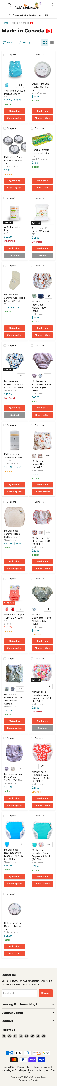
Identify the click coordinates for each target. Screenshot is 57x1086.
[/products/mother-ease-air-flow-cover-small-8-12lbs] (14, 753)
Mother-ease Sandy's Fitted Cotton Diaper (12, 534)
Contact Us (9, 1067)
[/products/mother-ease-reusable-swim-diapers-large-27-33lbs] (42, 752)
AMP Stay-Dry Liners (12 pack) (40, 229)
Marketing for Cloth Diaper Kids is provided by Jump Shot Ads (28, 1071)
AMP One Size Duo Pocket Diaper (14, 92)
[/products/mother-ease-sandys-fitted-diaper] (14, 517)
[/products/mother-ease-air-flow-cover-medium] (42, 280)
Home (5, 23)
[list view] (51, 42)
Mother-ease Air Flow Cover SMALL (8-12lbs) (13, 777)
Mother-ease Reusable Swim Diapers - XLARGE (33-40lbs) (14, 854)
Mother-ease (10, 304)
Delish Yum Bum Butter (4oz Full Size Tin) (41, 87)
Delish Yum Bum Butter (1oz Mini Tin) (13, 160)
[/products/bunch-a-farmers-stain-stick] (42, 139)
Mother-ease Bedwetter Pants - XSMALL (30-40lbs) (42, 386)
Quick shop (14, 111)
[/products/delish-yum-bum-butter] (42, 70)
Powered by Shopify (28, 1080)
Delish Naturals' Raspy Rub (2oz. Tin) (13, 926)
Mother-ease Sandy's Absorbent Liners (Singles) (14, 297)
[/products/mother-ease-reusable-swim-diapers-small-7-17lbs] (42, 830)
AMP (6, 97)
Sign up (45, 993)
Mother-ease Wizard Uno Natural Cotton (40, 464)
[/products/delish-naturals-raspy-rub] (14, 909)
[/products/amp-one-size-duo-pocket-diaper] (14, 70)
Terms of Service (42, 1067)
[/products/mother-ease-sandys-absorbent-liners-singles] (14, 280)
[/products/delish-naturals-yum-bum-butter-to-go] (14, 440)
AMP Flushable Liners (12, 229)
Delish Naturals (39, 93)
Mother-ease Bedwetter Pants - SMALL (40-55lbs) (14, 384)
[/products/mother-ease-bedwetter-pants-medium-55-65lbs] (42, 593)
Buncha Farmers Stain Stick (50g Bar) (40, 153)
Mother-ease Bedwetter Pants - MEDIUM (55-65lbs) (42, 619)
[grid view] (44, 42)
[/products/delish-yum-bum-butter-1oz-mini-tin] (14, 143)
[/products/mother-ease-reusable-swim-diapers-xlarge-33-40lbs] (14, 830)
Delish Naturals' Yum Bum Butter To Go (13, 457)
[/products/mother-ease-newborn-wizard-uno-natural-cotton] (14, 673)
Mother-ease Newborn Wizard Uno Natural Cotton (13, 699)
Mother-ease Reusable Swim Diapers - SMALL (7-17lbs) (41, 855)
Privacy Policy (23, 1067)
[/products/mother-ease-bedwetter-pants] (42, 360)
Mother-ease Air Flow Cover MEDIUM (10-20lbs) (41, 306)
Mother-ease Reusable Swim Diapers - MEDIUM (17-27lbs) (42, 696)
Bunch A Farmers (39, 159)
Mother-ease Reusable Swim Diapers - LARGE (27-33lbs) (41, 776)
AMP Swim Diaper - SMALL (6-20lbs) (14, 616)
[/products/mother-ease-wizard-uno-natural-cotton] (42, 440)
